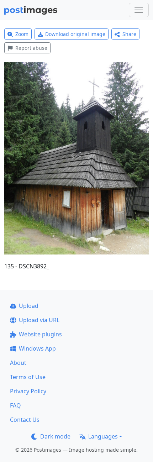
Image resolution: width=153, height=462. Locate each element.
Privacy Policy (28, 391)
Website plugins (40, 334)
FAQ (15, 405)
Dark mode (55, 436)
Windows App (37, 348)
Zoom (21, 34)
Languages (103, 436)
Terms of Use (28, 377)
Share (129, 34)
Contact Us (24, 420)
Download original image (75, 34)
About (18, 363)
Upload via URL (39, 320)
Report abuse (31, 47)
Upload (28, 306)
